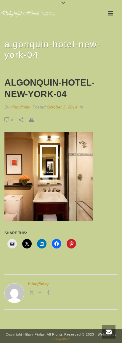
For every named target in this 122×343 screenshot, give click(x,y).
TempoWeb (61, 339)
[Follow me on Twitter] (31, 293)
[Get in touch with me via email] (40, 293)
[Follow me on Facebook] (48, 293)
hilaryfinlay (20, 107)
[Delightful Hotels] (29, 13)
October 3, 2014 (62, 107)
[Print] (34, 120)
